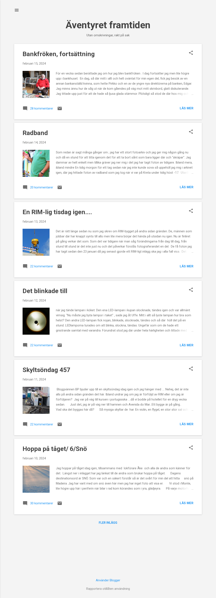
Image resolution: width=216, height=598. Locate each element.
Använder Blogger (108, 580)
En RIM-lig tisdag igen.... (57, 212)
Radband (35, 133)
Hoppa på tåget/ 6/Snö (55, 448)
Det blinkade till (45, 291)
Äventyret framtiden (108, 25)
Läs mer (186, 108)
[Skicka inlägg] (59, 110)
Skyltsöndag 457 (46, 369)
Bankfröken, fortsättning (59, 54)
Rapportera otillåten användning (108, 589)
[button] (190, 53)
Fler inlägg (108, 522)
